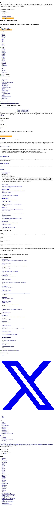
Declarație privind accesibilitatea (6, 429)
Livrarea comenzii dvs (4, 427)
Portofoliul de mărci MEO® (5, 503)
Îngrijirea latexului (5, 94)
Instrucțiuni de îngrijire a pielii (5, 496)
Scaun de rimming (4, 482)
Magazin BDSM (4, 423)
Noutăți (3, 69)
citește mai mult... (2, 115)
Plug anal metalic (4, 480)
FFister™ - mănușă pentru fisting (6, 172)
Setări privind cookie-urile (5, 432)
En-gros (3, 424)
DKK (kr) (3, 39)
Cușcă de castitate (4, 486)
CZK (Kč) (3, 38)
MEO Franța (3, 464)
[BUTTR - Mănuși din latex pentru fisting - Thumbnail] (9, 340)
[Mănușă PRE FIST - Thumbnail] (6, 322)
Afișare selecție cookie (3, 9)
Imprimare (3, 121)
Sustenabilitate (3, 458)
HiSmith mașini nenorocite (5, 84)
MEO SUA (3, 470)
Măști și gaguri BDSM (5, 86)
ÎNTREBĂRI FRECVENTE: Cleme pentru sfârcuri (8, 498)
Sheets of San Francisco (5, 98)
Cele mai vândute (4, 70)
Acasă (2, 68)
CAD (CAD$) (4, 36)
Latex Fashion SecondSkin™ (7, 93)
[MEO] (2, 75)
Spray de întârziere (4, 462)
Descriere (1, 138)
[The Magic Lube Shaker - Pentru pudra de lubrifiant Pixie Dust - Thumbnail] (12, 218)
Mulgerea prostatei (4, 487)
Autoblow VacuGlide (4, 474)
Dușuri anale (3, 88)
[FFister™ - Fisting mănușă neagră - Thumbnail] (8, 346)
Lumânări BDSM (4, 490)
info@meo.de (5, 453)
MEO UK (3, 467)
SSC (2, 461)
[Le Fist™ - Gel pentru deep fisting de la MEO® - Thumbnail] (10, 195)
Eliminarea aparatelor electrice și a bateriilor (7, 433)
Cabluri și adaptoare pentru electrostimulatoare (7, 501)
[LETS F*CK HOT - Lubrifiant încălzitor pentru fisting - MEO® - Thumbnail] (12, 186)
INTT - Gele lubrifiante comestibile (6, 493)
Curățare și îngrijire (4, 502)
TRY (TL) (3, 45)
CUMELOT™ (4, 477)
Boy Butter (3, 481)
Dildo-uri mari (3, 473)
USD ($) (3, 33)
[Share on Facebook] (2, 120)
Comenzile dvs (4, 437)
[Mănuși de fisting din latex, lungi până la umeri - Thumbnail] (9, 334)
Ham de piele (3, 95)
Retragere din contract (4, 72)
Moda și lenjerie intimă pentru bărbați (6, 96)
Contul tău (2, 435)
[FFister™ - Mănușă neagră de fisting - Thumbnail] (8, 227)
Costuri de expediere (4, 431)
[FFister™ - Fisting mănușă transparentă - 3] (23, 110)
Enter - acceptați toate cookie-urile (11, 9)
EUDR (3, 500)
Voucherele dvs (4, 440)
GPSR (4, 138)
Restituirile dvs (4, 438)
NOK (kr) (3, 41)
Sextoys (3, 80)
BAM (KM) (3, 35)
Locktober (3, 472)
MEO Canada (3, 471)
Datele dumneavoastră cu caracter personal (7, 439)
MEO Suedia (3, 468)
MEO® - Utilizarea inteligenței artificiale (7, 504)
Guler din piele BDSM (5, 483)
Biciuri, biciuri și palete (5, 90)
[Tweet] (0, 120)
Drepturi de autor (4, 428)
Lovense (3, 491)
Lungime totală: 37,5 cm (5, 173)
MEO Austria (3, 463)
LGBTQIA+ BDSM (4, 460)
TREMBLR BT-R (4, 475)
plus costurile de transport (3, 125)
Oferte (2, 71)
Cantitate (1, 127)
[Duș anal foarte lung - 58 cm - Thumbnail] (7, 287)
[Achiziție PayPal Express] (8, 18)
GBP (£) (3, 40)
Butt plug (3, 479)
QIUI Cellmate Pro (4, 485)
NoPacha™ (3, 476)
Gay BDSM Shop (4, 488)
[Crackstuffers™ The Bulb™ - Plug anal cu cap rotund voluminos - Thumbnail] (12, 309)
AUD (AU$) (3, 34)
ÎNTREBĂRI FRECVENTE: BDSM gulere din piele (8, 495)
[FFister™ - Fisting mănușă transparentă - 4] (23, 111)
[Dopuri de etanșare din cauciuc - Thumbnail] (7, 298)
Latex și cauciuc (4, 92)
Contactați (3, 422)
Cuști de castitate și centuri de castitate (6, 87)
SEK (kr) (3, 44)
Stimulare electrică (4, 89)
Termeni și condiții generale (5, 425)
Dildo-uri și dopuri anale (5, 79)
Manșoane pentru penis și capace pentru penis (7, 82)
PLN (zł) (3, 42)
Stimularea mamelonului (5, 85)
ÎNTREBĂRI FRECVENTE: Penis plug (7, 497)
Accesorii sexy (4, 97)
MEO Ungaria (3, 469)
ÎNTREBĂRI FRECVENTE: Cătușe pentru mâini (8, 494)
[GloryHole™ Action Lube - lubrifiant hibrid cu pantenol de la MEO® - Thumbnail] (12, 209)
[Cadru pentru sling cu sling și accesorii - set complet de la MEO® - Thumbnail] (12, 204)
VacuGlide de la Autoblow (5, 492)
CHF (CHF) (3, 37)
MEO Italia (3, 465)
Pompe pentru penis (4, 83)
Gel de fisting (3, 478)
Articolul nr (2, 118)
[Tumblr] (1, 120)
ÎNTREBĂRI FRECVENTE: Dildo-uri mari (7, 499)
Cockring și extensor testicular (5, 81)
